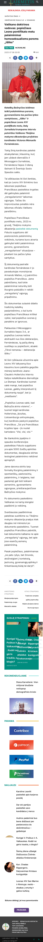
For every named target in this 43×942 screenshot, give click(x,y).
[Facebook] (15, 58)
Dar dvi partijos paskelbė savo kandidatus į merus (25, 808)
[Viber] (31, 58)
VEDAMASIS (31, 20)
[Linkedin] (20, 58)
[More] (36, 58)
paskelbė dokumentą (27, 228)
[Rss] (39, 939)
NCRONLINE (20, 48)
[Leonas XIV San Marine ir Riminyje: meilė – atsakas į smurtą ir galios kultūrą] (9, 884)
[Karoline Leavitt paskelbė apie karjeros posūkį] (9, 794)
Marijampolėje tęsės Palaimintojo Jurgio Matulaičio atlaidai (11, 602)
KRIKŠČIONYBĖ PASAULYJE (14, 20)
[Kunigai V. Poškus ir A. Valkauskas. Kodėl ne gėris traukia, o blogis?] (13, 629)
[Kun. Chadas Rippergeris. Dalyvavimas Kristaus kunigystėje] (35, 629)
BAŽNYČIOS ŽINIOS (11, 16)
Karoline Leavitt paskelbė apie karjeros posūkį (27, 794)
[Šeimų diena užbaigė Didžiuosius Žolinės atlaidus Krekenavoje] (24, 629)
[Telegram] (26, 58)
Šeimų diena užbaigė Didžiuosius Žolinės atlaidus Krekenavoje (26, 854)
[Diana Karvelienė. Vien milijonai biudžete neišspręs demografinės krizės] (9, 685)
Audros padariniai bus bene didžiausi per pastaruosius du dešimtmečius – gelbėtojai (26, 824)
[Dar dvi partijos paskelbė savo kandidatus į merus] (9, 807)
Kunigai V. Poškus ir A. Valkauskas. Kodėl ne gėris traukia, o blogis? (13, 650)
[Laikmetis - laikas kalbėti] (21, 3)
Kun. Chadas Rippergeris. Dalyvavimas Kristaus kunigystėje (35, 647)
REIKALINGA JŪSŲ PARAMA (21, 10)
